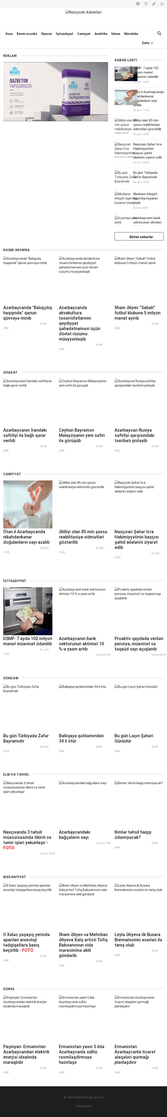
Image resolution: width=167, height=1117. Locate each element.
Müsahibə (131, 34)
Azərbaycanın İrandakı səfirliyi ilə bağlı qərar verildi (25, 435)
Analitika (101, 34)
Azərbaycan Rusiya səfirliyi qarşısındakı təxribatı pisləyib (134, 435)
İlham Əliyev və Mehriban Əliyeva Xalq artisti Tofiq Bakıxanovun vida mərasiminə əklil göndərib (83, 945)
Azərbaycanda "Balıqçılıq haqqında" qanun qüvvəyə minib (27, 313)
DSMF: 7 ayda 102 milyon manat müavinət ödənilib (146, 72)
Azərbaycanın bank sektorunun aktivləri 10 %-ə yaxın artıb (147, 222)
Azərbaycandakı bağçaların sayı (74, 834)
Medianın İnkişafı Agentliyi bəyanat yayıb (145, 198)
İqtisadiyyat (64, 34)
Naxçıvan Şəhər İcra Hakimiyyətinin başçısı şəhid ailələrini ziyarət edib (137, 539)
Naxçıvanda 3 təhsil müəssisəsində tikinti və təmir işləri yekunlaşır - (27, 839)
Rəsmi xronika (27, 34)
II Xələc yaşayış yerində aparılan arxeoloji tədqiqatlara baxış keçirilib (26, 942)
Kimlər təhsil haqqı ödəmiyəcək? (133, 834)
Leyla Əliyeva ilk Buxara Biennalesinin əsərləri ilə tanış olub (138, 940)
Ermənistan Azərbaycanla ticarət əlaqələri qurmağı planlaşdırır (135, 1054)
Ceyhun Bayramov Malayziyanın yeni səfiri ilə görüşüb (82, 435)
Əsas (9, 34)
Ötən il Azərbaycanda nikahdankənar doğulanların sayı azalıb (26, 537)
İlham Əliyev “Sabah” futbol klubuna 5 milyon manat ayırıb (137, 313)
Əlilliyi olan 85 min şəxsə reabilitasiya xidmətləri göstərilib (147, 124)
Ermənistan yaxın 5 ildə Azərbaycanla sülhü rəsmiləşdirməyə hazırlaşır (81, 1054)
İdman (115, 34)
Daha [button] (146, 43)
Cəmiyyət (84, 34)
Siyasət (46, 34)
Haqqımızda (83, 1106)
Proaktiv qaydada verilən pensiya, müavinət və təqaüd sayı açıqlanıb (139, 644)
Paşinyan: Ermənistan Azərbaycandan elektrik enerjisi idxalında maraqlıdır (26, 1054)
